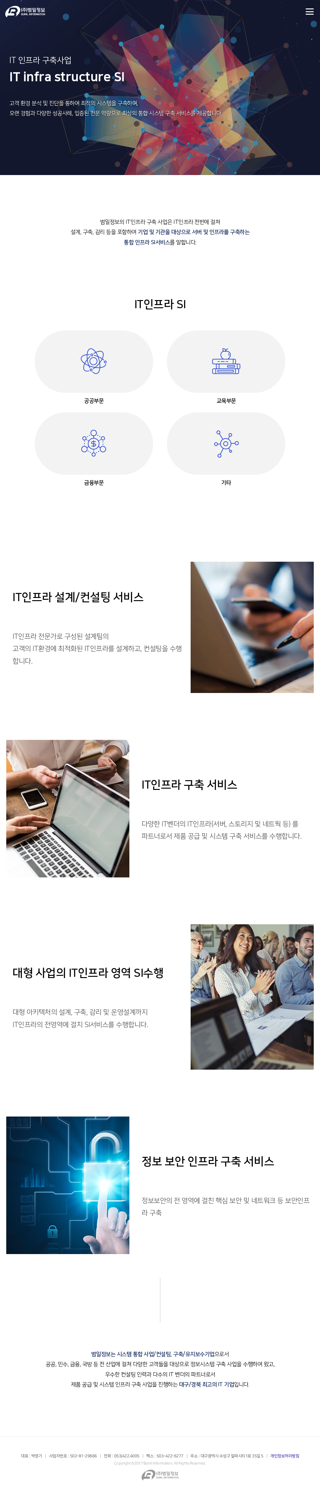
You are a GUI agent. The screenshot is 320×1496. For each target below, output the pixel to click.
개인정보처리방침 (284, 1456)
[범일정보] (32, 11)
